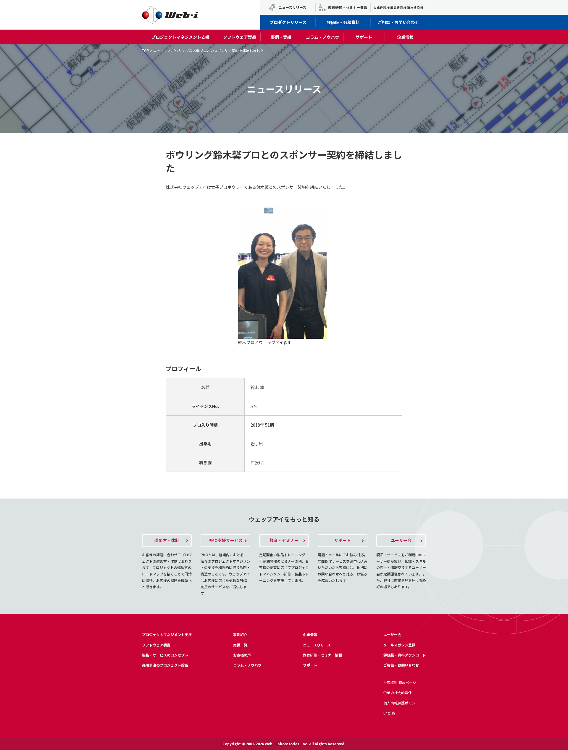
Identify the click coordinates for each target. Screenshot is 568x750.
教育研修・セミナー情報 (347, 7)
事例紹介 (240, 634)
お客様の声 (242, 654)
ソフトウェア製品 (239, 37)
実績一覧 (240, 644)
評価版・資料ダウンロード (404, 654)
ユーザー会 (392, 634)
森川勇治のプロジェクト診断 (165, 664)
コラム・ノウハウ (322, 37)
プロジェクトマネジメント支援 (180, 37)
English (389, 712)
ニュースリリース (292, 7)
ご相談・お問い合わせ (398, 22)
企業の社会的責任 (397, 692)
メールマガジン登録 (399, 644)
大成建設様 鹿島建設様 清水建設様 (398, 7)
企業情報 (405, 37)
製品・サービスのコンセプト (165, 654)
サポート (364, 37)
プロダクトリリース (288, 22)
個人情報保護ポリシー (401, 702)
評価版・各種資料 (343, 22)
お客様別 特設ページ (399, 682)
